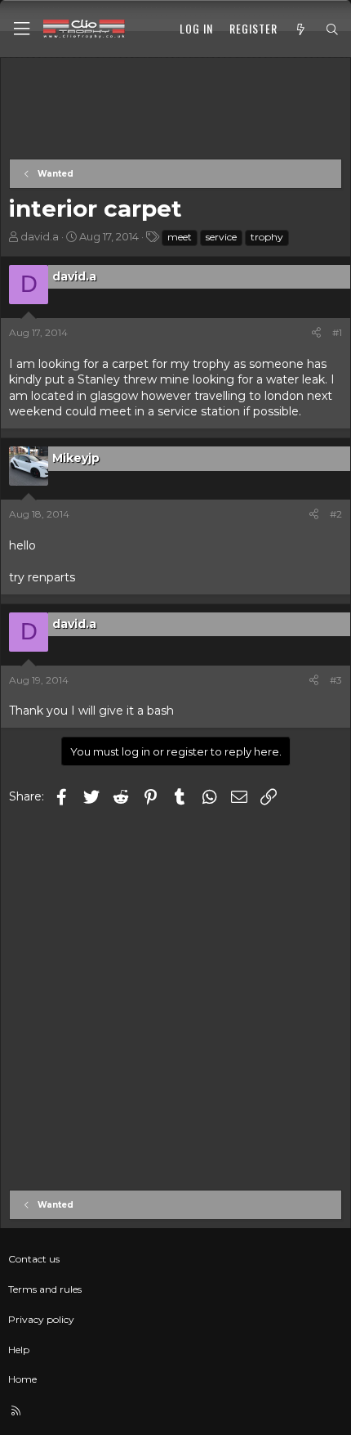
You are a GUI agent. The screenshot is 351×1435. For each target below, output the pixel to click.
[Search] (332, 29)
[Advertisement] (175, 109)
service (221, 237)
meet (179, 237)
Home (22, 1379)
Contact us (34, 1259)
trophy (267, 237)
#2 (336, 514)
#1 (337, 332)
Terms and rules (45, 1289)
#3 (336, 680)
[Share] (316, 333)
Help (18, 1349)
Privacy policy (41, 1319)
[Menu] (21, 29)
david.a (39, 236)
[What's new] (301, 29)
